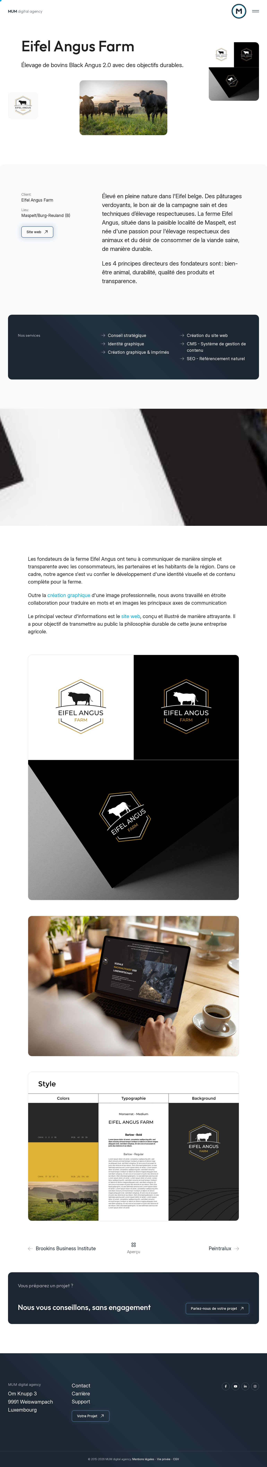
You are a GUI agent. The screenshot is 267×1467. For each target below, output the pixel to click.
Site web (34, 232)
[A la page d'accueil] (239, 11)
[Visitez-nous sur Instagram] (255, 1386)
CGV (176, 1459)
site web (130, 616)
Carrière (81, 1394)
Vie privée (163, 1459)
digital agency (25, 11)
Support (81, 1402)
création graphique (68, 595)
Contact (81, 1386)
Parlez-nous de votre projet (214, 1308)
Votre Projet (87, 1416)
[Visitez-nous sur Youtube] (235, 1386)
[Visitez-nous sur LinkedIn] (245, 1386)
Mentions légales (143, 1459)
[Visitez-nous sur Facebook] (226, 1386)
